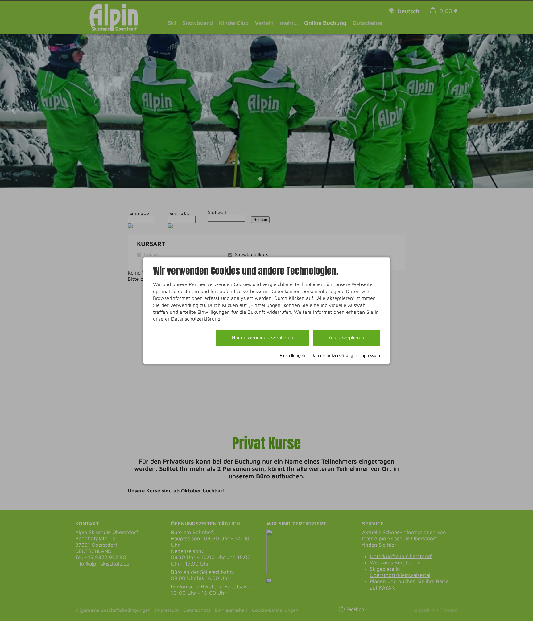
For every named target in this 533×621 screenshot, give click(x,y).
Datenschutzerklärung (332, 355)
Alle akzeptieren (346, 337)
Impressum (369, 355)
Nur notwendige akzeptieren (262, 337)
